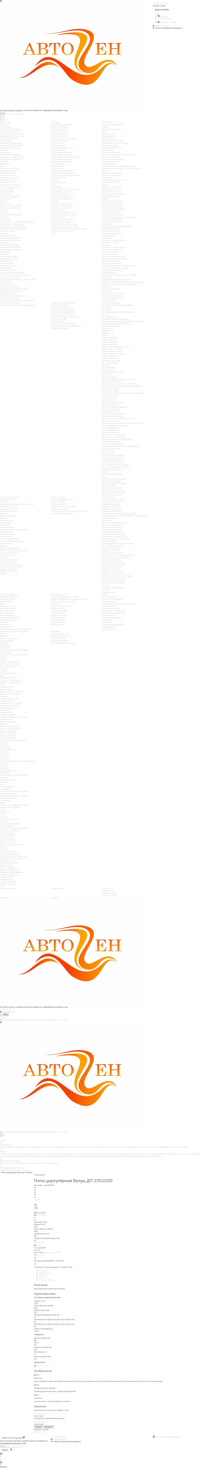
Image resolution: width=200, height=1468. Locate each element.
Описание (43, 1270)
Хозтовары (184, 1147)
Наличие (42, 1277)
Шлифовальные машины (111, 1154)
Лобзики (59, 1154)
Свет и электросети (90, 1147)
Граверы (24, 1154)
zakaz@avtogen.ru (162, 26)
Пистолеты (164, 1154)
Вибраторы (127, 1156)
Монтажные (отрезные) (9, 1163)
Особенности (44, 1275)
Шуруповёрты (126, 1154)
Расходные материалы (53, 1147)
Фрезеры (97, 1154)
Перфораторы (68, 1154)
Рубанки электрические (141, 1154)
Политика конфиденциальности (168, 1437)
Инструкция (44, 1366)
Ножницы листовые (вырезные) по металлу (66, 1156)
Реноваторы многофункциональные (108, 1156)
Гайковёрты (155, 1154)
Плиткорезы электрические (22, 1156)
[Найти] (2, 117)
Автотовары (15, 1147)
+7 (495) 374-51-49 (160, 3)
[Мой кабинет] (1, 1138)
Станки (145, 1147)
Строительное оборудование (159, 1147)
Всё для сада (5, 1147)
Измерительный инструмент (44, 1154)
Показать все (39, 1243)
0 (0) (35, 1200)
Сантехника (175, 1147)
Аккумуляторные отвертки (10, 1154)
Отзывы (38, 1426)
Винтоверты (137, 1156)
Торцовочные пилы (26, 1163)
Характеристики (45, 1273)
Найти (5, 1450)
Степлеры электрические (152, 1156)
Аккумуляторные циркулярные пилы (14, 1170)
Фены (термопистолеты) (83, 1154)
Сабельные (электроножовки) (46, 1163)
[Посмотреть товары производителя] (37, 1245)
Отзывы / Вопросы (46, 1280)
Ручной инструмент (119, 1147)
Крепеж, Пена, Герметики (72, 1147)
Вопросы (49, 1426)
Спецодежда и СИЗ (134, 1147)
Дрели (30, 1154)
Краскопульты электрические (180, 1154)
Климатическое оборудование (32, 1147)
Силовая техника (104, 1147)
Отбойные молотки (41, 1156)
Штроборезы (89, 1156)
